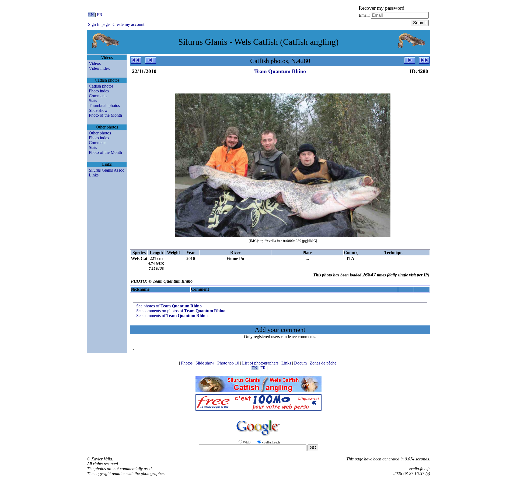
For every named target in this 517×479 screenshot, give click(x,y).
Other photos (100, 133)
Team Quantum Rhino (280, 71)
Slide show (98, 110)
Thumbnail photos (104, 105)
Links (94, 175)
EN (91, 14)
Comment (97, 142)
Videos (95, 63)
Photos (187, 363)
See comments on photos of (180, 310)
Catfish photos (101, 86)
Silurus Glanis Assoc (106, 170)
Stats (93, 100)
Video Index (99, 68)
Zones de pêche (323, 363)
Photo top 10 (228, 363)
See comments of (172, 315)
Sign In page (99, 24)
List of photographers (261, 363)
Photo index (99, 91)
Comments (98, 95)
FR (99, 14)
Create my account (128, 24)
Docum (301, 363)
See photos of (169, 306)
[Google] (258, 436)
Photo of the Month (105, 115)
